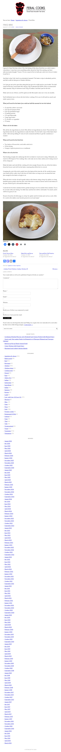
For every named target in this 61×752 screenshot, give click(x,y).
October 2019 (8, 639)
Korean (7, 392)
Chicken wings (9, 368)
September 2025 (9, 467)
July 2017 (7, 704)
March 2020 (8, 627)
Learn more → (28, 325)
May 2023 (7, 535)
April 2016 (8, 740)
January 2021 (8, 603)
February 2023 (9, 542)
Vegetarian (18, 265)
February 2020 (9, 629)
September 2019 (9, 641)
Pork (6, 409)
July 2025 (7, 472)
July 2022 (7, 559)
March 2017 (8, 714)
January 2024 (8, 516)
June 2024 (7, 504)
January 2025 (8, 487)
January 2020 (8, 632)
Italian (6, 387)
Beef (6, 361)
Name (5, 291)
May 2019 (7, 651)
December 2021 (9, 576)
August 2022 (8, 557)
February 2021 (9, 600)
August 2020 (8, 615)
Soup (6, 419)
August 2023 (8, 528)
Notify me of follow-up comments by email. (16, 310)
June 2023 (7, 533)
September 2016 (9, 728)
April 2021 (8, 596)
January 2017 (8, 719)
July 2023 (7, 530)
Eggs (6, 375)
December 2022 (9, 547)
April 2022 (8, 566)
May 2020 (7, 622)
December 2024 (9, 489)
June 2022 (7, 562)
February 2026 (9, 455)
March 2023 (8, 540)
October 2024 (9, 494)
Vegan (6, 428)
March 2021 (8, 598)
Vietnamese (8, 433)
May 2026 (7, 448)
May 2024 (7, 506)
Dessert (7, 373)
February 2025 (9, 484)
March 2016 (8, 743)
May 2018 (7, 680)
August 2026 (8, 441)
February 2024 (9, 513)
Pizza (6, 407)
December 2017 (9, 692)
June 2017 (7, 707)
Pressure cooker (9, 411)
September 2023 (9, 525)
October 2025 (8, 465)
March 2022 (8, 569)
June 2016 (7, 736)
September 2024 (9, 496)
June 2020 (7, 620)
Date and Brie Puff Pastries (46, 253)
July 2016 (7, 733)
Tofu (6, 424)
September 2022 (9, 554)
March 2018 (8, 685)
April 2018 (8, 682)
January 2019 (8, 661)
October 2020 (9, 610)
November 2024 (9, 492)
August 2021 (8, 586)
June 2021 (7, 591)
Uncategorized (9, 426)
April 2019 (8, 654)
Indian (6, 380)
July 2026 (7, 443)
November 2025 (9, 463)
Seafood (7, 416)
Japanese (7, 390)
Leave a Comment (19, 27)
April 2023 (8, 538)
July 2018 (7, 675)
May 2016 (7, 738)
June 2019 (7, 649)
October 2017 (8, 697)
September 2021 (9, 583)
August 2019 (8, 644)
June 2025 (7, 475)
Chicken (7, 366)
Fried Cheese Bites (8, 253)
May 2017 (7, 709)
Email (5, 297)
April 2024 (8, 509)
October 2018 (8, 668)
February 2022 (9, 571)
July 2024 (7, 501)
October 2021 (8, 581)
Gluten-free (8, 378)
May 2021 (7, 593)
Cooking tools (9, 370)
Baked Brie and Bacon (27, 253)
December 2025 (9, 460)
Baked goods (8, 358)
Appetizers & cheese (12, 265)
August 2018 (8, 673)
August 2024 (8, 499)
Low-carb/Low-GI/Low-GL (13, 397)
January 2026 (8, 458)
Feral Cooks (30, 8)
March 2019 (8, 656)
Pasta (6, 404)
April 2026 (8, 451)
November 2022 (9, 550)
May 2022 (7, 564)
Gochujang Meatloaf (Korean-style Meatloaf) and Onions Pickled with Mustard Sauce (29, 337)
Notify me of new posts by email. (12, 315)
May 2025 (7, 477)
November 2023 (9, 521)
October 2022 (9, 552)
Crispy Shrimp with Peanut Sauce (14, 346)
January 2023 (8, 545)
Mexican (7, 399)
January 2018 (8, 690)
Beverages (7, 363)
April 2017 (8, 711)
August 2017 (8, 702)
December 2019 (9, 634)
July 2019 (7, 646)
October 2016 (8, 726)
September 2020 (9, 612)
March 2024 (8, 511)
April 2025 (8, 480)
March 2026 (8, 453)
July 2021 (7, 588)
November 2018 (9, 666)
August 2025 (8, 470)
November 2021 (9, 579)
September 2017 (9, 699)
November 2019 (9, 637)
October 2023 (9, 523)
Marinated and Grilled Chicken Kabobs (16, 348)
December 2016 (9, 721)
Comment (6, 278)
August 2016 (8, 731)
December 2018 (9, 663)
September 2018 (9, 670)
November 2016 (9, 724)
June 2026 (7, 446)
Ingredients (8, 385)
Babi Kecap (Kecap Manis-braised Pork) (16, 343)
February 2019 (9, 658)
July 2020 (7, 617)
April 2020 (8, 624)
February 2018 (9, 687)
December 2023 (9, 518)
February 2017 (9, 716)
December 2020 (9, 605)
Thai (6, 421)
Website (5, 302)
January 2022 (8, 574)
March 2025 (8, 482)
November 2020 (9, 608)
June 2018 (7, 678)
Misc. (6, 402)
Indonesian (8, 382)
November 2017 (9, 695)
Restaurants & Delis (10, 414)
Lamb (6, 395)
